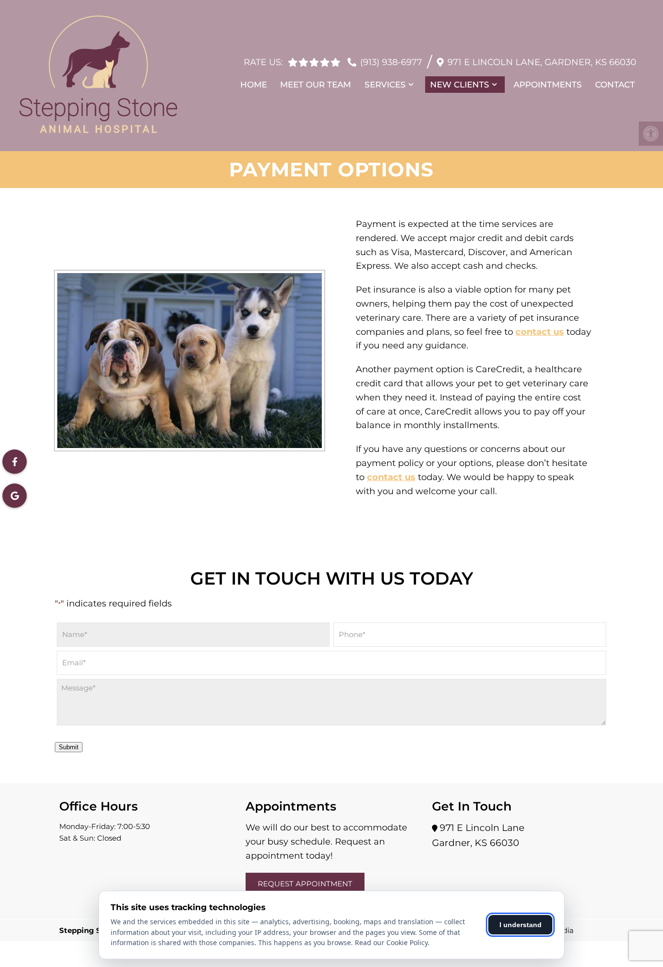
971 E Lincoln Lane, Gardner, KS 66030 (542, 62)
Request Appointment (305, 883)
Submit (69, 747)
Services (385, 84)
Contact (615, 84)
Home (253, 84)
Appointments (548, 84)
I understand (520, 925)
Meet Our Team (315, 84)
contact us (539, 332)
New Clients (459, 84)
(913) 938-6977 (391, 62)
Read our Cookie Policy (391, 942)
